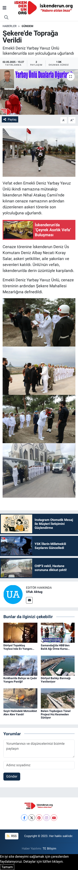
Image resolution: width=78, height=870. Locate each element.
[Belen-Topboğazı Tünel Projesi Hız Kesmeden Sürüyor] (58, 698)
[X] (31, 817)
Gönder (11, 776)
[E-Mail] (29, 600)
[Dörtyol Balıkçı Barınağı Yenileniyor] (58, 665)
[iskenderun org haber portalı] (44, 7)
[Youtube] (54, 817)
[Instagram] (46, 817)
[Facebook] (24, 817)
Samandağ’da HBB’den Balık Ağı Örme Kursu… (55, 647)
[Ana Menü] (4, 8)
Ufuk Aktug (34, 592)
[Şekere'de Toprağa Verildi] (39, 92)
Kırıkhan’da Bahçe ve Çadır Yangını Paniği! (20, 680)
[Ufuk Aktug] (13, 594)
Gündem (27, 26)
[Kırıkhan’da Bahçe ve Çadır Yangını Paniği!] (20, 665)
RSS (13, 836)
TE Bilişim (49, 848)
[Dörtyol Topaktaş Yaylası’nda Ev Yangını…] (20, 632)
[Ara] (6, 17)
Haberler (10, 26)
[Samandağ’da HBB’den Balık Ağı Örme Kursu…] (58, 632)
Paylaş (12, 119)
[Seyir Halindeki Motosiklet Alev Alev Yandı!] (20, 698)
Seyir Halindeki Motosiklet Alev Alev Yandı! (20, 712)
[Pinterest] (39, 817)
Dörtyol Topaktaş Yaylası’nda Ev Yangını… (18, 647)
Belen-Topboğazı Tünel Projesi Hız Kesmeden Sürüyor (56, 714)
